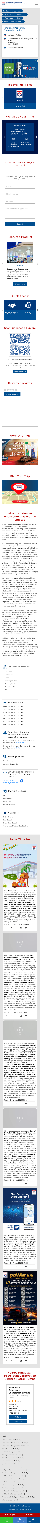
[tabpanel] (20, 68)
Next (37, 98)
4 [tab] (25, 75)
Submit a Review (12, 394)
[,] (20, 1298)
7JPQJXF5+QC (8, 780)
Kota (18, 748)
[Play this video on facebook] (20, 943)
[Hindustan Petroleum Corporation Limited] (15, 5)
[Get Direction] (21, 782)
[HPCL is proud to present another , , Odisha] (20, 1118)
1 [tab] (14, 75)
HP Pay (28, 313)
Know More (20, 284)
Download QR (20, 371)
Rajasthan (20, 742)
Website (18, 1417)
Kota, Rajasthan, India (11, 783)
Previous (3, 98)
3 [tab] (21, 75)
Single (25, 1509)
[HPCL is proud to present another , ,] (20, 943)
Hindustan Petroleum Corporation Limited (19, 1390)
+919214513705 (14, 1413)
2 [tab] (18, 75)
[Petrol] (20, 252)
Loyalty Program (11, 313)
